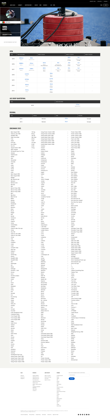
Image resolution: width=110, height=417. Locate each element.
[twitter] (80, 414)
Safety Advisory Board (36, 381)
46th (51, 89)
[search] (101, 5)
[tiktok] (88, 414)
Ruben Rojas (59, 405)
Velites (58, 378)
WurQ (58, 397)
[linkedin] (86, 414)
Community (20, 5)
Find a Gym (46, 378)
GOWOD (58, 388)
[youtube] (84, 414)
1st (79, 57)
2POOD (58, 381)
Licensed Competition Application (36, 387)
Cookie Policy (38, 414)
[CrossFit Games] (4, 3)
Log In (106, 5)
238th (31, 68)
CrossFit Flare (7, 34)
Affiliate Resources (36, 378)
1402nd (21, 58)
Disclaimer (44, 414)
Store (53, 5)
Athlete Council (35, 382)
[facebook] (78, 414)
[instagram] (82, 414)
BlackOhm (58, 400)
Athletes (36, 5)
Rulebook (22, 375)
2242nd (21, 68)
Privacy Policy (31, 414)
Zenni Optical (59, 384)
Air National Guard (60, 375)
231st (31, 63)
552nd (27, 84)
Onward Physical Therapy (61, 391)
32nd (51, 84)
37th (66, 118)
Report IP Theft (55, 414)
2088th (21, 63)
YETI (57, 379)
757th (27, 90)
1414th (27, 74)
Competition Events (28, 5)
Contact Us (34, 390)
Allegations (22, 378)
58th (31, 58)
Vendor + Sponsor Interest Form (37, 385)
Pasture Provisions (60, 387)
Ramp (58, 395)
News (40, 5)
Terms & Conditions (24, 414)
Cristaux (58, 394)
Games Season (12, 5)
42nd (44, 62)
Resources (45, 5)
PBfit (57, 385)
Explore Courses (47, 379)
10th (69, 57)
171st (77, 104)
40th (44, 68)
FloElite (58, 404)
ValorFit (58, 401)
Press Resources (36, 379)
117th (51, 78)
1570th (27, 79)
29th (51, 73)
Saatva (58, 382)
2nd (69, 62)
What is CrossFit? (48, 375)
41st (66, 121)
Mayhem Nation (59, 398)
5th (58, 62)
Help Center (35, 389)
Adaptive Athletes (36, 375)
